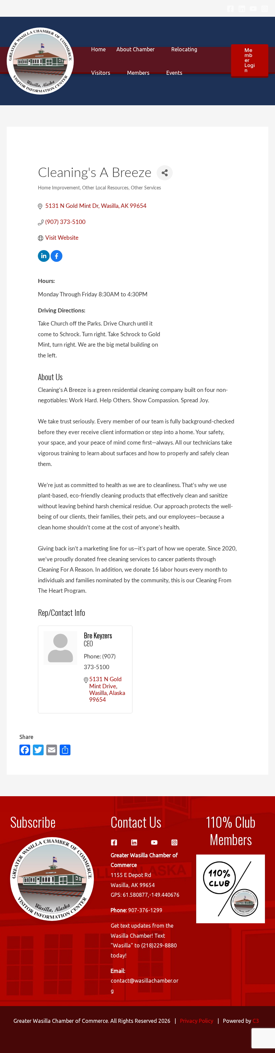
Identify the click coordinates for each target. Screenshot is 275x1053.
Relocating (184, 49)
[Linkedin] (241, 8)
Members (138, 73)
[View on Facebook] (56, 260)
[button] (249, 61)
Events (174, 73)
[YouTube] (253, 8)
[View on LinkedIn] (44, 260)
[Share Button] (165, 172)
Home (98, 49)
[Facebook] (230, 8)
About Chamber (135, 49)
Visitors (100, 73)
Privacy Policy (196, 1021)
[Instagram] (264, 8)
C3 (256, 1021)
